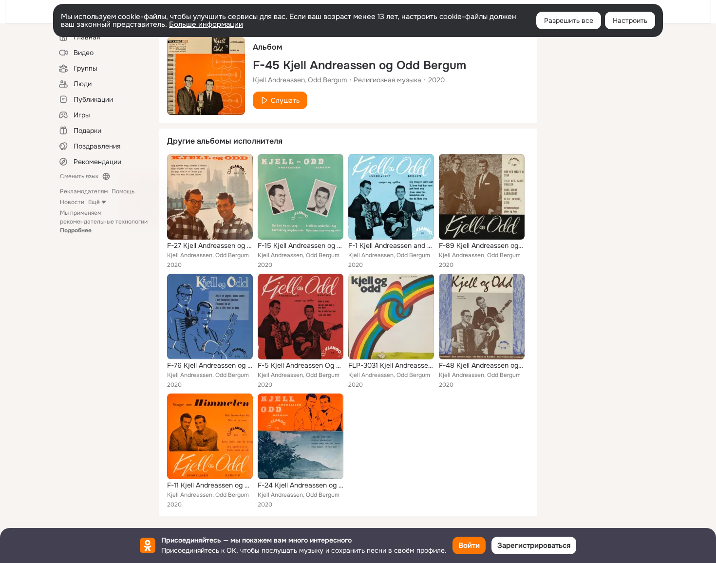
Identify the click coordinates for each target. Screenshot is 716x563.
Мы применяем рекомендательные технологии (104, 221)
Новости (72, 202)
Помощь (123, 191)
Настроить (630, 20)
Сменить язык (79, 176)
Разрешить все (568, 20)
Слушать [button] (285, 100)
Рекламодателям (84, 191)
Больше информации (206, 24)
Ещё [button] (94, 202)
